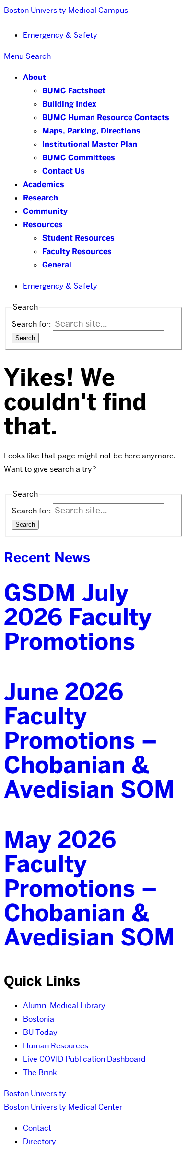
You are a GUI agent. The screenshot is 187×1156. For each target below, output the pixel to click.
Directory (39, 1141)
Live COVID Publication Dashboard (84, 1059)
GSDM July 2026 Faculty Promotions (78, 617)
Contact (37, 1128)
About (34, 77)
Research (40, 198)
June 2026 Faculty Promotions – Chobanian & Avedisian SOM (89, 740)
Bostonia (38, 1019)
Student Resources (78, 238)
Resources (43, 225)
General (56, 265)
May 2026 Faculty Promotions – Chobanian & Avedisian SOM (89, 888)
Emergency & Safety (60, 35)
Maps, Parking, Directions (91, 131)
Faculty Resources (77, 251)
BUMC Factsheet (73, 91)
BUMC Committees (78, 158)
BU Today (40, 1032)
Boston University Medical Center (63, 1107)
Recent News (47, 557)
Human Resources (55, 1046)
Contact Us (63, 171)
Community (45, 211)
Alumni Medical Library (64, 1005)
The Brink (40, 1072)
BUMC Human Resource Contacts (105, 117)
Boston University (35, 1094)
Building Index (69, 104)
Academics (43, 184)
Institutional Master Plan (89, 144)
